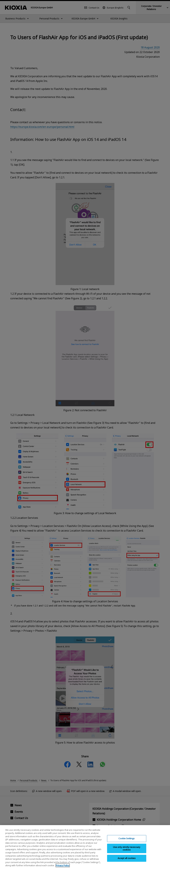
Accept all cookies (127, 858)
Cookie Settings (127, 838)
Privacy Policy (62, 865)
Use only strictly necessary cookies (126, 848)
